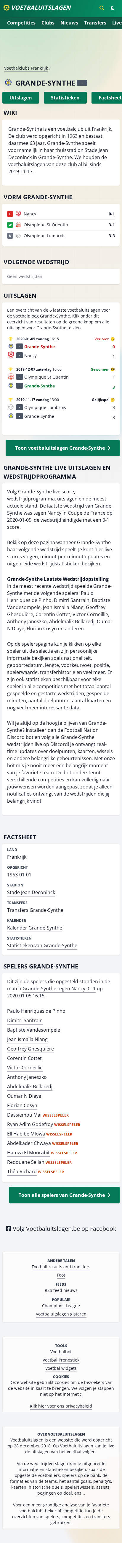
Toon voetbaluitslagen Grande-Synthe (60, 448)
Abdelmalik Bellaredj (29, 1086)
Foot (61, 1275)
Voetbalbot (61, 1351)
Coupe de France (86, 513)
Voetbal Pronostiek (61, 1360)
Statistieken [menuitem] (65, 97)
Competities (21, 22)
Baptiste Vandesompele (33, 1030)
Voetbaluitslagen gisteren (61, 1314)
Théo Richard (22, 1171)
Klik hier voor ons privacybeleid (61, 1406)
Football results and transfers (61, 1266)
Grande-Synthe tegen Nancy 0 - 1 (59, 988)
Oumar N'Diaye (24, 1096)
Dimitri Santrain (25, 1020)
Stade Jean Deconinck (31, 892)
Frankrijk (16, 857)
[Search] (101, 8)
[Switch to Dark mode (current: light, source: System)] (112, 8)
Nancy (54, 513)
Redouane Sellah (25, 1162)
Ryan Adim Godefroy (30, 1124)
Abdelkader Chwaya (29, 1143)
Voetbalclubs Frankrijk (26, 68)
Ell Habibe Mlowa (26, 1133)
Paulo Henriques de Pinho (36, 1011)
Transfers (95, 22)
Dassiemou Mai (24, 1115)
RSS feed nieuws (61, 1290)
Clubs (47, 22)
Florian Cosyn (22, 1105)
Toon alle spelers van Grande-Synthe (62, 1195)
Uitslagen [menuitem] (20, 97)
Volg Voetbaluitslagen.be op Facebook (63, 1229)
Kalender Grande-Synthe (34, 928)
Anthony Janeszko (27, 1077)
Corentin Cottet (24, 1058)
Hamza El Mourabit (28, 1152)
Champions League (61, 1305)
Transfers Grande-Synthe (35, 910)
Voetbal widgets (61, 1368)
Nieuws (69, 22)
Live (117, 22)
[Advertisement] (61, 49)
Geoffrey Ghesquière (30, 1048)
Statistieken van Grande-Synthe (42, 945)
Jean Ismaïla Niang (27, 1039)
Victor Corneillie (25, 1067)
